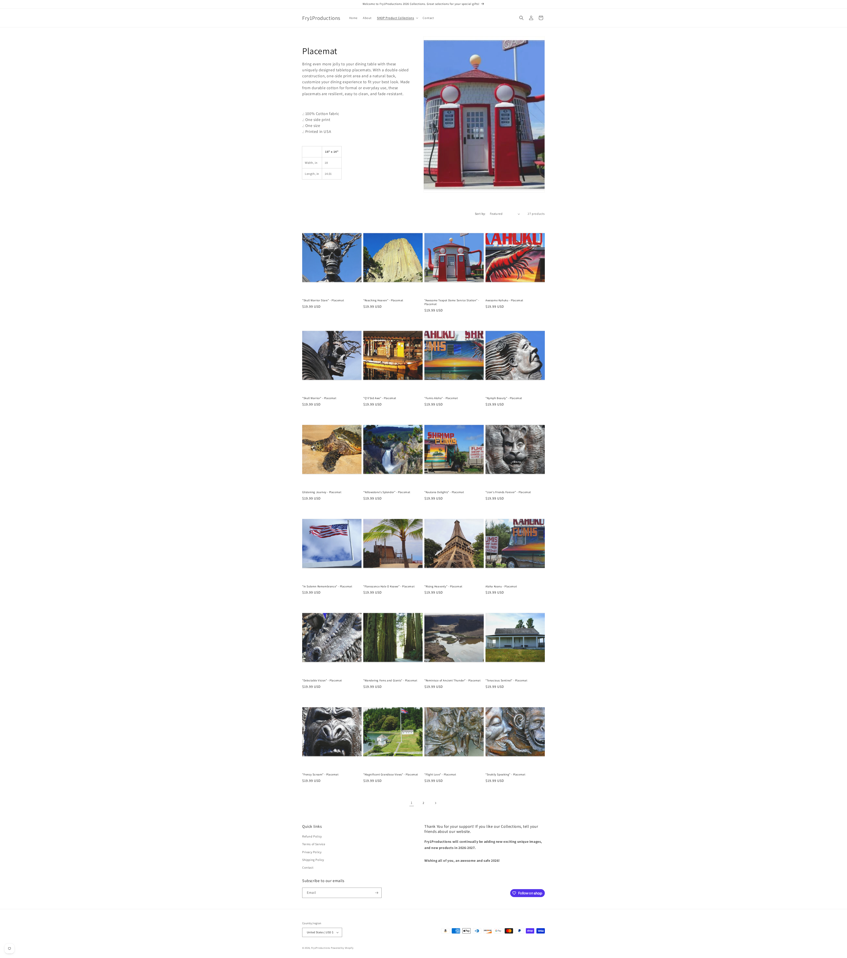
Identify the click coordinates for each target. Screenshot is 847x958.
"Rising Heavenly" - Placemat (443, 586)
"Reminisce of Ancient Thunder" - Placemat (452, 680)
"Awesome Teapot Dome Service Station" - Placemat (451, 302)
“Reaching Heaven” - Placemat (383, 300)
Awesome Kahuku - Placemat (504, 300)
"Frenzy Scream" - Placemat (320, 774)
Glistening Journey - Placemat (321, 492)
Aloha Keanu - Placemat (501, 586)
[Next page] (435, 803)
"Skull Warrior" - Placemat (319, 398)
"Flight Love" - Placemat (440, 774)
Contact (307, 867)
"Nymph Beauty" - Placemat (503, 398)
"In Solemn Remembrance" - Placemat (327, 586)
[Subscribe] (376, 893)
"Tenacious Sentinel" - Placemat (506, 680)
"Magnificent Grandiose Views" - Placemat (390, 774)
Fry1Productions (320, 947)
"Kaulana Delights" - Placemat (444, 492)
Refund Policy (312, 836)
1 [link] (411, 802)
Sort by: (480, 214)
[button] (397, 18)
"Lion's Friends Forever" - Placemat (508, 492)
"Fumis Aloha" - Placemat (441, 398)
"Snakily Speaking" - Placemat (505, 774)
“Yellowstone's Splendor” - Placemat (386, 492)
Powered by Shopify (342, 947)
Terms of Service (313, 844)
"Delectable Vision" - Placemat (322, 680)
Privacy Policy (311, 852)
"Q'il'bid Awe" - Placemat (379, 398)
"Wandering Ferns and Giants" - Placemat (390, 680)
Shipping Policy (313, 860)
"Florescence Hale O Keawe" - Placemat (388, 586)
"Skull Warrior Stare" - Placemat (323, 300)
